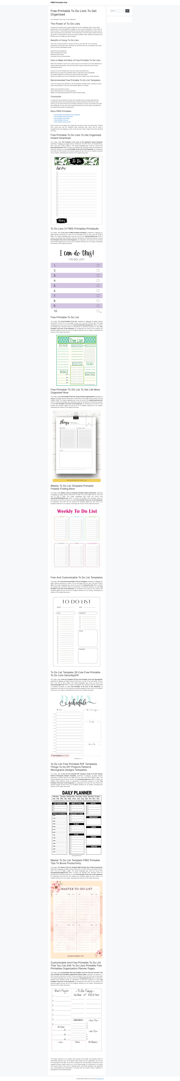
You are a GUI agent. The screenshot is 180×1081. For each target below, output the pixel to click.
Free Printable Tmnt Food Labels (63, 116)
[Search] (127, 11)
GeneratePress (100, 1078)
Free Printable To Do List (61, 120)
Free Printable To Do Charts (62, 118)
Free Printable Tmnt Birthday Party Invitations (67, 114)
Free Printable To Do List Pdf (62, 122)
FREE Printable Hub (59, 2)
